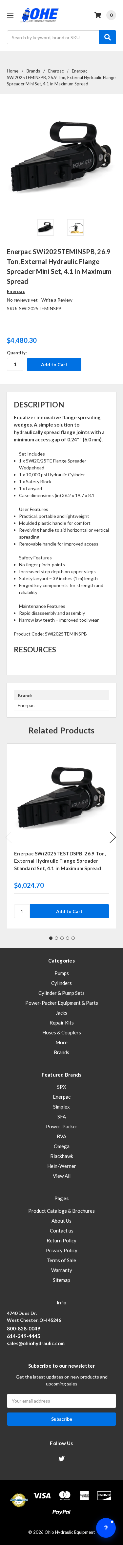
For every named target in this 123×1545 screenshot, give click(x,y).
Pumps (61, 973)
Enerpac (62, 1097)
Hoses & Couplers (61, 1032)
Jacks (61, 1013)
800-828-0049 (23, 1328)
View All (62, 1176)
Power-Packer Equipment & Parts (61, 1003)
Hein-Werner (61, 1166)
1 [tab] (50, 938)
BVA (61, 1136)
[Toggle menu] (10, 15)
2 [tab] (56, 938)
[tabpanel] (61, 836)
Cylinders (61, 983)
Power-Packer (61, 1126)
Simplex (61, 1107)
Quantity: (17, 352)
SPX (61, 1087)
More (61, 1042)
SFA (61, 1116)
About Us (61, 1221)
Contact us (61, 1230)
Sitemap (61, 1280)
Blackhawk (61, 1156)
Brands (61, 1052)
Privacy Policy (61, 1250)
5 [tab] (73, 938)
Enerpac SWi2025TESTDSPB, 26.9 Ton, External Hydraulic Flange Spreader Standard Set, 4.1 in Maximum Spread (60, 860)
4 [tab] (67, 938)
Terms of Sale (61, 1260)
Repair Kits (62, 1022)
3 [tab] (62, 938)
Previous (8, 837)
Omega (62, 1146)
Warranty (61, 1270)
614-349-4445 (23, 1336)
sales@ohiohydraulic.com (36, 1343)
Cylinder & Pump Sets (61, 993)
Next (112, 837)
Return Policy (61, 1240)
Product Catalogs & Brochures (61, 1211)
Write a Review (56, 300)
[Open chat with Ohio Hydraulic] (106, 1528)
